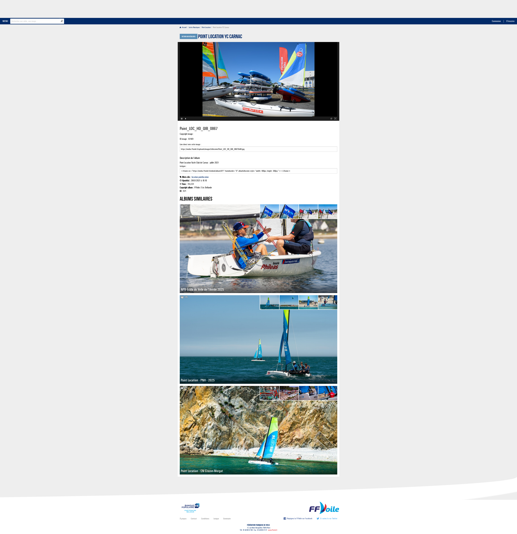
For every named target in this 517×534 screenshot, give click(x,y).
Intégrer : (183, 166)
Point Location (206, 27)
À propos (183, 518)
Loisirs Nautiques (194, 27)
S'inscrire (510, 21)
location (195, 177)
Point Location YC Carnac (220, 37)
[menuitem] (184, 27)
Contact (194, 518)
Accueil (184, 27)
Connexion (496, 21)
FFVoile (320, 8)
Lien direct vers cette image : (190, 144)
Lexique (216, 518)
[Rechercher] (62, 21)
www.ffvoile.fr (272, 530)
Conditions (205, 518)
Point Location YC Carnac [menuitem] (221, 27)
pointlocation (203, 177)
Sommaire (227, 518)
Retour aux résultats (188, 37)
